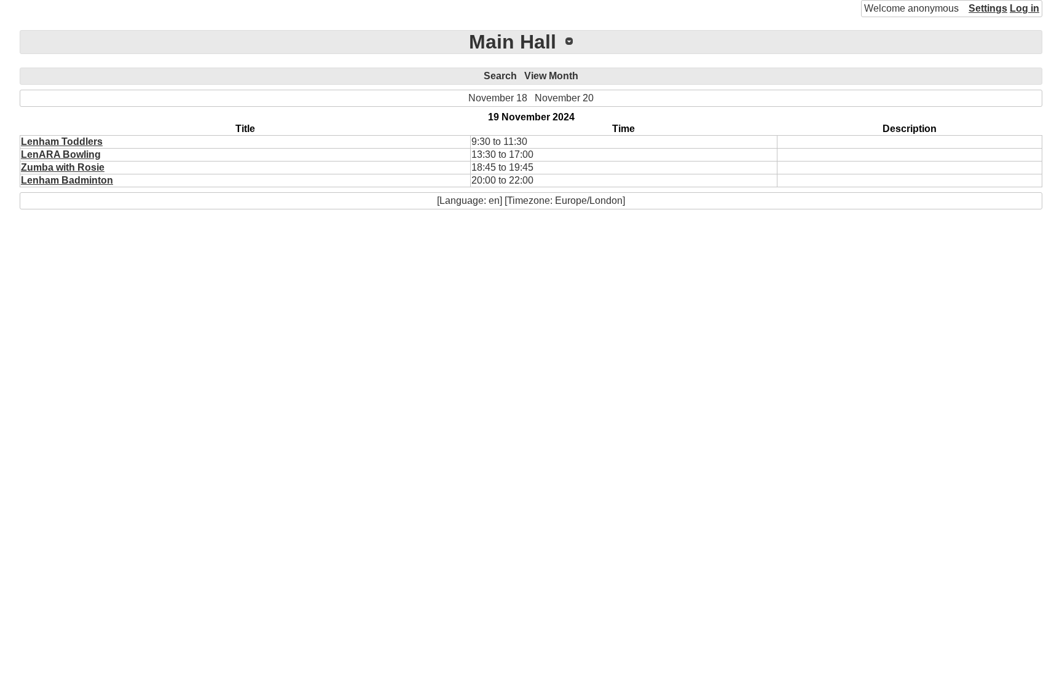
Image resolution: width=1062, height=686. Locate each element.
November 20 (564, 98)
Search (500, 76)
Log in (1024, 8)
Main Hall (512, 42)
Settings (988, 8)
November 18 (497, 98)
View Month (551, 76)
